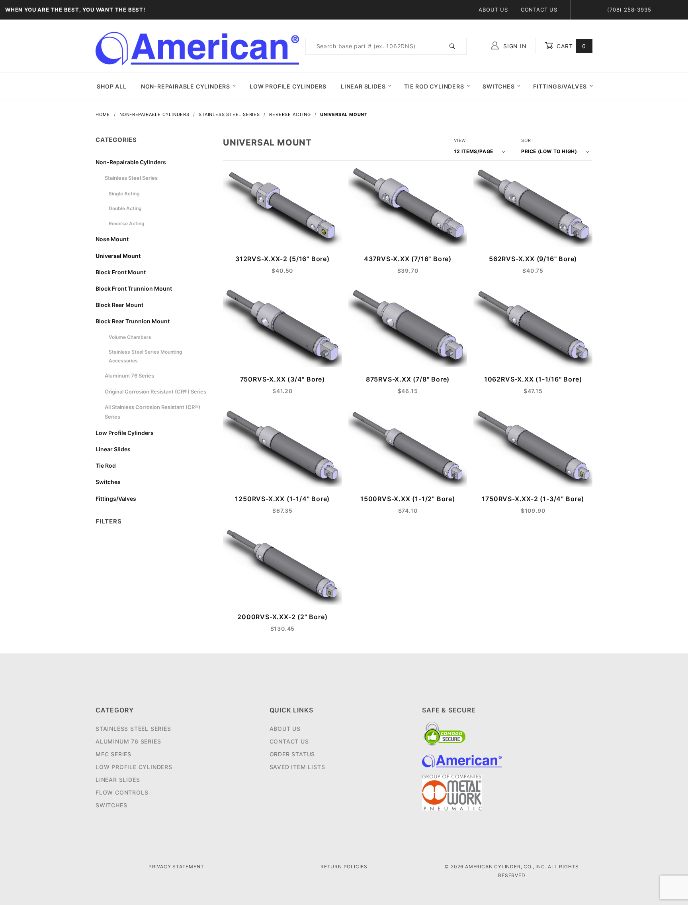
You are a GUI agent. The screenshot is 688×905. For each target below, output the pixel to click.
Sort (527, 140)
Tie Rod (106, 465)
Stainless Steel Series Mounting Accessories (145, 356)
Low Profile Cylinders (288, 86)
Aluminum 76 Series (129, 375)
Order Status (292, 754)
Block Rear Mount (119, 304)
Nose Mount (112, 239)
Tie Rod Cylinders (434, 86)
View (460, 140)
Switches (498, 86)
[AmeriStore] (197, 45)
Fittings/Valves (560, 86)
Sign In (513, 46)
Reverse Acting (127, 223)
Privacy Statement (176, 867)
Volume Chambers (130, 337)
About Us (493, 9)
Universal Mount (118, 255)
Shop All (111, 86)
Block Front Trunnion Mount (134, 288)
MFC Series (113, 754)
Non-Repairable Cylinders (185, 86)
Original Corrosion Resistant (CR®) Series (155, 391)
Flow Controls (122, 792)
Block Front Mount (121, 272)
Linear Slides (363, 86)
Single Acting (124, 194)
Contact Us (539, 9)
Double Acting (125, 208)
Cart (570, 46)
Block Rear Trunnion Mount (133, 321)
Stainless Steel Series (131, 178)
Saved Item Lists (297, 766)
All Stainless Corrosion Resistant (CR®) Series (152, 411)
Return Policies (344, 867)
